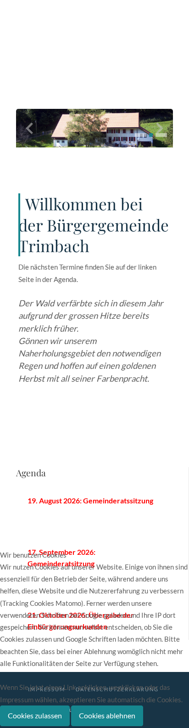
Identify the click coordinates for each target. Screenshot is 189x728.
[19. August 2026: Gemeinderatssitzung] (94, 506)
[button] (140, 135)
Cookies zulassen (35, 715)
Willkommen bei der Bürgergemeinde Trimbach (93, 225)
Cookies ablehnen (107, 715)
